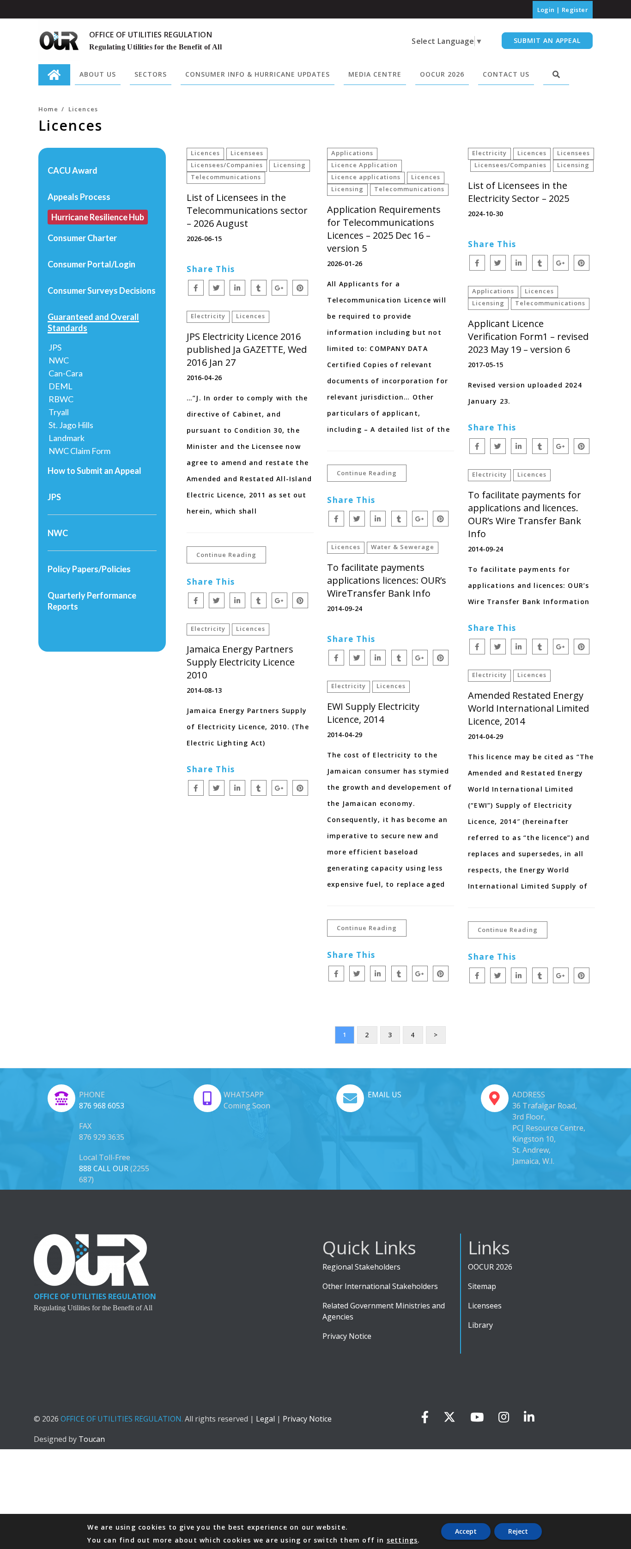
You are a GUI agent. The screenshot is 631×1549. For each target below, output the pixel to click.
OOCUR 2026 (490, 1267)
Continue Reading (367, 473)
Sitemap (482, 1286)
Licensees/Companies (227, 165)
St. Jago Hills (71, 425)
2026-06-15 (204, 238)
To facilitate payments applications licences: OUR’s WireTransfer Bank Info (386, 580)
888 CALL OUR (103, 1168)
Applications (352, 153)
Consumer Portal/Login (91, 264)
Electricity (489, 153)
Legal (265, 1419)
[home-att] (54, 74)
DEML (61, 386)
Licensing (289, 165)
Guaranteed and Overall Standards (93, 322)
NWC (59, 360)
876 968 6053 (101, 1106)
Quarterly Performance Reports (92, 600)
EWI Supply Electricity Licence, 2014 (373, 713)
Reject (518, 1531)
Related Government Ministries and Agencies (383, 1311)
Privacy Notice (346, 1336)
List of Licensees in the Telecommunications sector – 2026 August (247, 210)
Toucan (92, 1439)
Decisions (137, 290)
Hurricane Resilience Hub (97, 217)
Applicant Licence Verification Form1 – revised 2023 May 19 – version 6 (528, 336)
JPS (55, 347)
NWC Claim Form (79, 451)
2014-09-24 (485, 549)
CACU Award (72, 170)
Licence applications (365, 177)
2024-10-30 (485, 213)
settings (402, 1540)
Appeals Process (79, 197)
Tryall (59, 412)
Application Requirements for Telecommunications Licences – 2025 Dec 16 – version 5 (384, 228)
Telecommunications (226, 177)
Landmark (67, 438)
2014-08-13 (204, 690)
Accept (466, 1531)
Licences (205, 153)
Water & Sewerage (402, 547)
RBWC (61, 399)
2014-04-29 (485, 736)
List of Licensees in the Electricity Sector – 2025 (518, 192)
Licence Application (364, 165)
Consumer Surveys (83, 290)
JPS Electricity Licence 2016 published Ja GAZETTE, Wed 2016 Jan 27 (247, 349)
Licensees (247, 153)
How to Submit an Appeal (94, 471)
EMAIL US (384, 1094)
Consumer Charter (82, 238)
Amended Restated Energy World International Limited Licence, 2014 (528, 708)
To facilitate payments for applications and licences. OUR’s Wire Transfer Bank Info (524, 514)
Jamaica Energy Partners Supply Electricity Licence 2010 (241, 662)
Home (48, 109)
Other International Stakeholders (380, 1286)
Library (480, 1325)
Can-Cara (66, 373)
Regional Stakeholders (361, 1267)
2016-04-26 (204, 377)
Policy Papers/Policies (89, 569)
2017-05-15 (485, 364)
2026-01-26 (344, 263)
